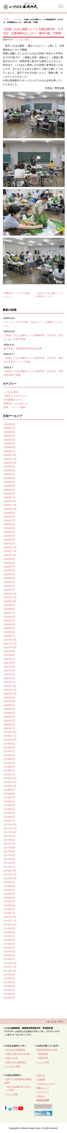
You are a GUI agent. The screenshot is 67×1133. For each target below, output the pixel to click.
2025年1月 (9, 497)
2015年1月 (9, 959)
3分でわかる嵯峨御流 (15, 1049)
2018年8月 (9, 793)
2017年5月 (9, 851)
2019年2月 (9, 770)
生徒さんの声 (11, 1057)
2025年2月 (9, 493)
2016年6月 (9, 893)
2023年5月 (9, 574)
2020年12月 (10, 686)
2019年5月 (9, 759)
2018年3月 (9, 813)
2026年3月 (9, 443)
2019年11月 (10, 736)
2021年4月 (9, 670)
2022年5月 (9, 620)
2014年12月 (10, 963)
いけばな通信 (16, 19)
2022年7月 (9, 612)
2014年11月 (10, 966)
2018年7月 (9, 797)
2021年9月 (9, 651)
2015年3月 (9, 951)
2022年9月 (9, 605)
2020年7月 (9, 705)
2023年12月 (10, 547)
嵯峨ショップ (43, 1087)
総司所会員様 (43, 1100)
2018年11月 (10, 782)
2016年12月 (10, 870)
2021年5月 (9, 666)
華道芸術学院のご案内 (47, 1049)
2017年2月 (9, 863)
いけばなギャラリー (46, 1083)
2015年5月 (9, 943)
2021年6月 (9, 662)
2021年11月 (10, 643)
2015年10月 (10, 924)
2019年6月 (9, 755)
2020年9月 (9, 697)
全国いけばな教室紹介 (15, 1062)
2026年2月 (9, 447)
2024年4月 (9, 532)
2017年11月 (10, 828)
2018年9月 (9, 789)
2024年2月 (9, 539)
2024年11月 (10, 505)
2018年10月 (10, 786)
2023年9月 (9, 558)
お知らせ (41, 1075)
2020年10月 (10, 693)
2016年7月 (9, 889)
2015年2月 (9, 955)
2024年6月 (9, 524)
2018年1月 (9, 820)
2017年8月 (9, 840)
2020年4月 (9, 716)
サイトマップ (43, 1091)
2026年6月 (9, 432)
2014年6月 (9, 982)
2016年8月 (9, 886)
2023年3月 (9, 582)
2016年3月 (9, 905)
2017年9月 (9, 836)
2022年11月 (10, 597)
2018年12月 (10, 778)
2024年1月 (9, 543)
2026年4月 (9, 439)
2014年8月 (9, 978)
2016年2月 (9, 909)
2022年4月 (9, 624)
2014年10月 (10, 970)
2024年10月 (10, 509)
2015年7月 (9, 936)
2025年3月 (9, 489)
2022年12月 (10, 593)
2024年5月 (9, 528)
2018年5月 (9, 805)
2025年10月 (10, 462)
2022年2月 (9, 632)
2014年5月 (9, 986)
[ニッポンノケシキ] (43, 1114)
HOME (6, 19)
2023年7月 (9, 566)
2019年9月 (9, 743)
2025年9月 (9, 466)
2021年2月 (9, 678)
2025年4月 (9, 485)
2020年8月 (9, 701)
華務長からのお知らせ (16, 403)
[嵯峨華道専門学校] (43, 1107)
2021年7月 (9, 659)
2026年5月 (9, 435)
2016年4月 (9, 901)
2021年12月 (10, 639)
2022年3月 (9, 628)
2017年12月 (10, 824)
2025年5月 (9, 482)
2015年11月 (10, 920)
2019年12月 (10, 732)
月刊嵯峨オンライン (14, 399)
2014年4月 (9, 990)
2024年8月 (9, 516)
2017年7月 (9, 843)
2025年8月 (9, 470)
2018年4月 (9, 809)
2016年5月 (9, 897)
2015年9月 (9, 928)
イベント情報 (43, 1062)
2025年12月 (10, 455)
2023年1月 (9, 589)
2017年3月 (9, 859)
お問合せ (41, 1096)
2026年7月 (9, 428)
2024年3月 (9, 535)
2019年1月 (9, 774)
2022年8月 (9, 608)
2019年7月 (9, 751)
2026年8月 (9, 424)
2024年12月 (10, 501)
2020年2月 (9, 724)
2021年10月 (10, 647)
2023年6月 (9, 570)
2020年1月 (9, 728)
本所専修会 (43, 1053)
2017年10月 (10, 832)
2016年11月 (10, 874)
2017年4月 (9, 855)
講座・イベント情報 (14, 407)
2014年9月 (9, 974)
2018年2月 (9, 816)
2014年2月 (9, 997)
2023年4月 (9, 578)
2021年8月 (9, 655)
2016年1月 (9, 913)
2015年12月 (10, 916)
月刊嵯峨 (41, 1079)
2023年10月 (10, 555)
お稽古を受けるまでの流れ (17, 1053)
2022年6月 (9, 616)
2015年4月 (9, 947)
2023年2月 (9, 585)
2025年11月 (10, 459)
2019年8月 (9, 747)
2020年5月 (9, 712)
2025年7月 (9, 474)
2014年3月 (9, 993)
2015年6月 (9, 939)
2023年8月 (9, 562)
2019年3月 (9, 766)
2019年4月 (9, 763)
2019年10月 (10, 739)
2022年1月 (9, 635)
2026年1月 (9, 451)
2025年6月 (9, 478)
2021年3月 (9, 674)
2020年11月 (10, 689)
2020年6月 (9, 709)
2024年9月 (9, 512)
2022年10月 (10, 601)
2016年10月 (10, 878)
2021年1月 (9, 682)
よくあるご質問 (12, 1066)
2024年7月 (9, 520)
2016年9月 (9, 882)
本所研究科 (43, 1057)
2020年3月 (9, 720)
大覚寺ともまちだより (16, 395)
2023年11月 (10, 551)
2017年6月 (9, 847)
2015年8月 (9, 932)
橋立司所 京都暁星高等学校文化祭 (23, 348)
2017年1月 (9, 866)
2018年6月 (9, 801)
